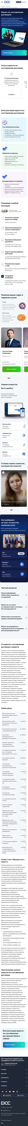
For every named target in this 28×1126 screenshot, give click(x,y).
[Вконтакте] (2, 1091)
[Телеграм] (6, 1091)
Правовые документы (6, 1120)
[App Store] (21, 1095)
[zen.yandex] (9, 1091)
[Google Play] (7, 1095)
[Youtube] (13, 1091)
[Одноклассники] (17, 1091)
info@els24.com (6, 1110)
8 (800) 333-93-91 (11, 1063)
